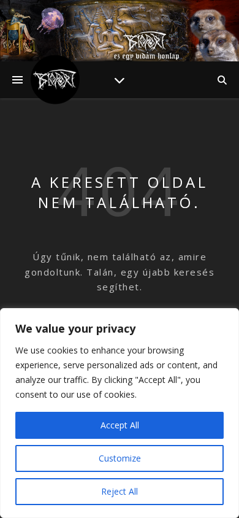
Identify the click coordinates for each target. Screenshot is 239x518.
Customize (120, 458)
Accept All (120, 425)
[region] (119, 413)
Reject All (119, 491)
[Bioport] (55, 79)
